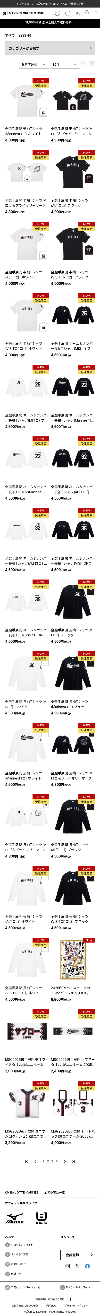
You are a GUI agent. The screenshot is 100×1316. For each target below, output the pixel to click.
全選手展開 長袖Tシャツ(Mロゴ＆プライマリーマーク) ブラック (72, 776)
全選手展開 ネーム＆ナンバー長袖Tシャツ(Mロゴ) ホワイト (26, 418)
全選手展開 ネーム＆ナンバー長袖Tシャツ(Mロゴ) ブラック (72, 346)
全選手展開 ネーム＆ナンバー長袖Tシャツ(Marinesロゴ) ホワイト (26, 489)
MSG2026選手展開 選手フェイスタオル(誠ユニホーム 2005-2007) (27, 1062)
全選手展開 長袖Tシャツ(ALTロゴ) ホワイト (23, 919)
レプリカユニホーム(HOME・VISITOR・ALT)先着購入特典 (50, 3)
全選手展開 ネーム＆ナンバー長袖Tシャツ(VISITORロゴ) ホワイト (26, 633)
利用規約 (51, 1305)
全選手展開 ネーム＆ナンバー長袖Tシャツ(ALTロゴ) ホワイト (26, 561)
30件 (56, 64)
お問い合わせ (18, 1264)
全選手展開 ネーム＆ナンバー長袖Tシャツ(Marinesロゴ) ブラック (72, 418)
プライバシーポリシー (76, 1305)
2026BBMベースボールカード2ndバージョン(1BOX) (72, 990)
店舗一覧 (16, 1273)
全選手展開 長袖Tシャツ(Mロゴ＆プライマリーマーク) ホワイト (26, 847)
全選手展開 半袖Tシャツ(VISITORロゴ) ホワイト (23, 346)
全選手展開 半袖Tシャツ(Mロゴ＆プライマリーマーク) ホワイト (26, 203)
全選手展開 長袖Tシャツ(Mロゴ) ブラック (71, 632)
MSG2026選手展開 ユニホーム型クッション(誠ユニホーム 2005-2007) (27, 1134)
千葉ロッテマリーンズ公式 (25, 1287)
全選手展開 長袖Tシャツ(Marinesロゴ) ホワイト (23, 775)
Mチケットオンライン (78, 1287)
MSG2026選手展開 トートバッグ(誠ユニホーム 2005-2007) (73, 1134)
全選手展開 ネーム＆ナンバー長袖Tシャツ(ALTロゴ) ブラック (72, 489)
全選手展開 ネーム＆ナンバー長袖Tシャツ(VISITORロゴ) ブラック (72, 561)
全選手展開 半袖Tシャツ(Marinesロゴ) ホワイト (23, 131)
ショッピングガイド (22, 1244)
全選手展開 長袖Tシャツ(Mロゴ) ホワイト (26, 704)
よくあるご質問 (19, 1254)
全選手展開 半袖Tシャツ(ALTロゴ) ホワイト (23, 274)
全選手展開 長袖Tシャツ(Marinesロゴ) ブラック (69, 704)
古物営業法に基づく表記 (24, 1305)
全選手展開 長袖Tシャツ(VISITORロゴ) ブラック (69, 919)
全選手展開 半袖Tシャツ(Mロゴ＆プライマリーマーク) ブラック (72, 131)
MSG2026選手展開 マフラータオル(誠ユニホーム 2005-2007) (73, 1062)
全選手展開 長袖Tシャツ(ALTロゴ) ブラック (69, 847)
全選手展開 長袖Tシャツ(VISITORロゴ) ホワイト (23, 990)
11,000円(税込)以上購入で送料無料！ (50, 22)
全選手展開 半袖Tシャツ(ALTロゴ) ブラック (69, 203)
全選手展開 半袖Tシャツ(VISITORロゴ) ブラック (69, 274)
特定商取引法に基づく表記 (50, 1299)
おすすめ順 (29, 64)
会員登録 (72, 1255)
